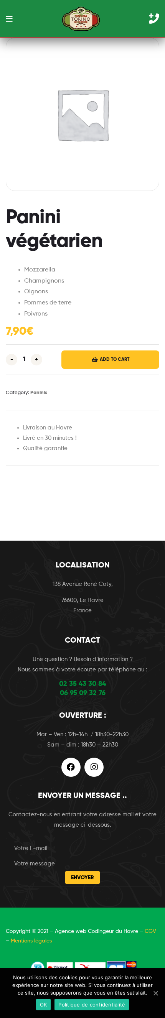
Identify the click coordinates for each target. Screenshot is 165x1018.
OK (43, 1005)
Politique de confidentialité (91, 1005)
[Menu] (9, 18)
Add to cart (114, 359)
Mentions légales (31, 941)
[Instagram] (94, 767)
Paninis (38, 392)
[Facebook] (71, 767)
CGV (150, 931)
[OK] (155, 993)
